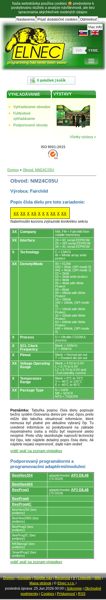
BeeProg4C (22, 504)
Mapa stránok (40, 583)
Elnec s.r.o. (66, 583)
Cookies (47, 594)
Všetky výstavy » (83, 137)
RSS (81, 594)
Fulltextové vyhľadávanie (24, 116)
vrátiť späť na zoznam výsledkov (36, 451)
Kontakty (24, 578)
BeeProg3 (20, 490)
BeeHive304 (22, 475)
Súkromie (74, 588)
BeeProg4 (20, 499)
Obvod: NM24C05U (38, 170)
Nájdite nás (43, 578)
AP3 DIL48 (80, 475)
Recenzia (62, 578)
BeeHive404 (22, 484)
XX (16, 213)
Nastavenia (25, 19)
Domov (13, 170)
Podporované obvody (30, 125)
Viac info (95, 27)
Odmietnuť (88, 19)
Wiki (97, 578)
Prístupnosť (66, 594)
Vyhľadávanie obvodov (31, 107)
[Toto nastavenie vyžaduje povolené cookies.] (95, 33)
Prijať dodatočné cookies (57, 19)
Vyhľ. (93, 50)
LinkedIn (85, 578)
